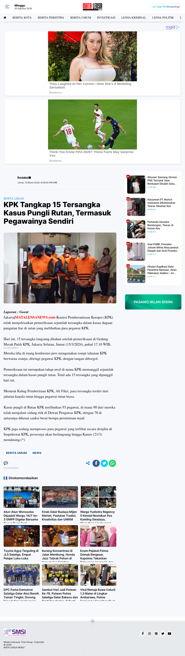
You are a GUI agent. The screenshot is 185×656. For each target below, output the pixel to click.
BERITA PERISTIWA (51, 17)
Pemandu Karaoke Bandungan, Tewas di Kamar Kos (160, 225)
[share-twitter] (104, 463)
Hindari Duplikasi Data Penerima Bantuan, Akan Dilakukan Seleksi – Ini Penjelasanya (162, 270)
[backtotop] (92, 622)
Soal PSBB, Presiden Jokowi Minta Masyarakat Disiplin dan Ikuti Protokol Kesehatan (162, 248)
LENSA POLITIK (163, 17)
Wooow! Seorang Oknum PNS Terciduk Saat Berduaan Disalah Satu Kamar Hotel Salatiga (162, 180)
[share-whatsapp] (112, 463)
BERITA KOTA (22, 17)
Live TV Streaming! (168, 6)
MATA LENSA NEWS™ (14, 647)
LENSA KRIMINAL (133, 17)
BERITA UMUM (80, 17)
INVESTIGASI (106, 17)
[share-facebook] (96, 463)
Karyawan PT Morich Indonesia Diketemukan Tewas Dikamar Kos (161, 202)
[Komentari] (6, 463)
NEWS (37, 453)
